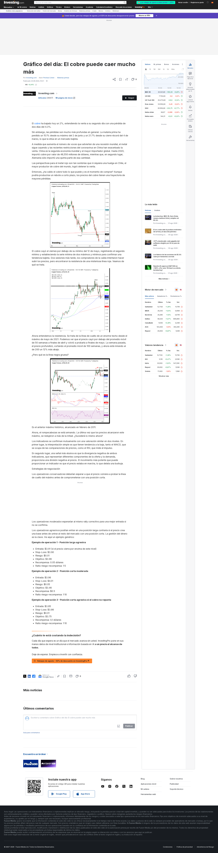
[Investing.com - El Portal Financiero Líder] (14, 2)
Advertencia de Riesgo (205, 847)
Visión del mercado (49, 11)
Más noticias (163, 279)
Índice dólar (149, 112)
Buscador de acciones (124, 7)
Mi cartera (145, 789)
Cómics (107, 11)
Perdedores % (176, 296)
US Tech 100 (149, 100)
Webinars (116, 11)
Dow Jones (149, 104)
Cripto (94, 11)
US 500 (147, 96)
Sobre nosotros (176, 779)
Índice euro (149, 116)
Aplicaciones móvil (148, 784)
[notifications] (207, 2)
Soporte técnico (176, 789)
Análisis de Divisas (70, 11)
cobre (37, 123)
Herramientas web (148, 794)
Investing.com (46, 93)
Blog (143, 779)
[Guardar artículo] (120, 79)
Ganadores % (162, 296)
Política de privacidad (185, 847)
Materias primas (84, 11)
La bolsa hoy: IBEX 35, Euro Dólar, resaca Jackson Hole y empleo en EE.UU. (166, 218)
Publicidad (174, 784)
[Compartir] (114, 79)
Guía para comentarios (31, 733)
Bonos (101, 11)
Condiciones (167, 847)
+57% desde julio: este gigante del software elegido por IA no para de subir (166, 243)
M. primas (157, 64)
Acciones (175, 64)
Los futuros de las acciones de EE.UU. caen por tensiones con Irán (167, 256)
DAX (146, 108)
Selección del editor (33, 11)
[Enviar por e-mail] (70, 675)
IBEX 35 (148, 92)
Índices (147, 64)
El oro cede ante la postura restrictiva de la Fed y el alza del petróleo (167, 231)
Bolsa (60, 11)
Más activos (149, 296)
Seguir (131, 98)
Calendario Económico (104, 7)
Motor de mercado (154, 289)
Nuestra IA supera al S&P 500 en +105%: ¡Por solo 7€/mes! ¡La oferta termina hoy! (166, 268)
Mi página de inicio (64, 98)
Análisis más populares (14, 11)
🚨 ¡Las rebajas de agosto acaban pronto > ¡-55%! (156, 2)
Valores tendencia (154, 345)
